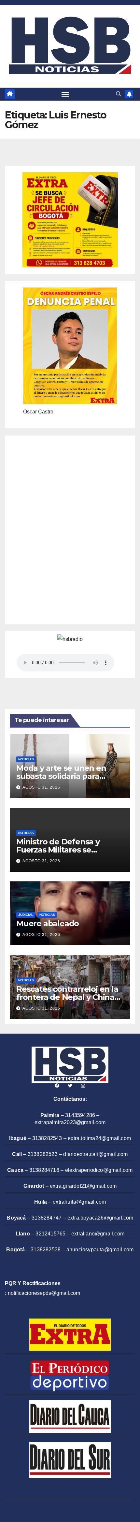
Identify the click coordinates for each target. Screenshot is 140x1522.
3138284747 (47, 1218)
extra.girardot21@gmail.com (83, 1186)
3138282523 (43, 1154)
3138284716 (44, 1170)
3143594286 (80, 1115)
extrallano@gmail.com (97, 1233)
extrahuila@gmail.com (79, 1202)
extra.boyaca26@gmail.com (100, 1218)
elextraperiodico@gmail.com (99, 1170)
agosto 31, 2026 (41, 787)
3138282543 (47, 1138)
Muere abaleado (47, 923)
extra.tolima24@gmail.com (99, 1138)
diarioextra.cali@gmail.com (95, 1154)
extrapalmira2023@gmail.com (70, 1122)
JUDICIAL (25, 914)
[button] (118, 94)
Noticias (26, 759)
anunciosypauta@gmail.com (100, 1249)
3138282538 (46, 1249)
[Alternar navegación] (65, 94)
